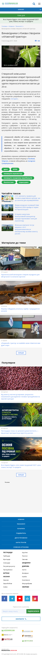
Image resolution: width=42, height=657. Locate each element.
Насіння (6, 577)
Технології (19, 26)
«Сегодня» (14, 99)
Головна (4, 26)
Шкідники (26, 563)
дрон (6, 169)
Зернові (6, 580)
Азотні (24, 570)
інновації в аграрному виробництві (18, 178)
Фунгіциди (6, 559)
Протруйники (7, 570)
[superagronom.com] (10, 4)
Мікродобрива (27, 583)
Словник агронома (21, 547)
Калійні (24, 577)
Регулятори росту (9, 566)
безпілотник (9, 182)
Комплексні (26, 580)
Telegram (5, 161)
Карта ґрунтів (21, 542)
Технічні (24, 556)
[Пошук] (34, 4)
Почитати (21, 529)
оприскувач (23, 182)
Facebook (31, 159)
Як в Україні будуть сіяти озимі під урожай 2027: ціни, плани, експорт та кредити (21, 20)
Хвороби (25, 587)
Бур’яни (6, 573)
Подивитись (21, 533)
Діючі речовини (21, 538)
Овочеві (24, 559)
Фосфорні (25, 573)
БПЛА (15, 169)
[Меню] (39, 4)
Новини (11, 26)
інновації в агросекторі (13, 174)
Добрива (25, 566)
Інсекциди (6, 563)
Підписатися (33, 611)
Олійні (5, 587)
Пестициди (7, 552)
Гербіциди (6, 556)
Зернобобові (7, 583)
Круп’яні (25, 552)
